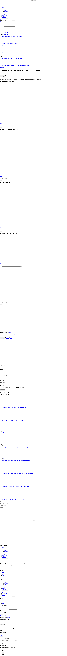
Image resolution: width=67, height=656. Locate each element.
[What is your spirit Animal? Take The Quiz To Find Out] (34, 34)
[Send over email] (3, 654)
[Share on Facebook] (3, 649)
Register (8, 617)
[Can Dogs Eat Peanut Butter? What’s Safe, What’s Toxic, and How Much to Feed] (34, 466)
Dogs (3, 7)
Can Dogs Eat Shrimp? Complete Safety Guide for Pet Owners (14, 407)
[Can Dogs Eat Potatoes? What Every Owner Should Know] (34, 414)
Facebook (3, 602)
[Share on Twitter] (3, 651)
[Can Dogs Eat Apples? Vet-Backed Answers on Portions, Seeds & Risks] (34, 493)
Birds (5, 9)
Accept (1, 635)
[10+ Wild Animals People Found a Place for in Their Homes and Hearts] (34, 62)
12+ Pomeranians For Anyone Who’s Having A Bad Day (12, 58)
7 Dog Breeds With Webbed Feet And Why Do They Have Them (11, 334)
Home (3, 572)
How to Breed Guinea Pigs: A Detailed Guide (8, 335)
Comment (2, 380)
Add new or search (3, 640)
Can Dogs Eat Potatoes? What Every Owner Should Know (13, 420)
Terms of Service (4, 573)
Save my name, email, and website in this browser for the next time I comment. (12, 387)
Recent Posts (4, 306)
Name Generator (4, 15)
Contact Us (3, 575)
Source (1, 123)
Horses (5, 12)
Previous (1, 67)
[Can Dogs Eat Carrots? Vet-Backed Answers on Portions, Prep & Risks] (34, 479)
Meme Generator (4, 14)
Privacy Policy (4, 574)
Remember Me (3, 612)
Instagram (3, 603)
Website (1, 385)
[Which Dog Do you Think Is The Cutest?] (34, 40)
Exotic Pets (5, 10)
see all (10, 332)
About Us (3, 592)
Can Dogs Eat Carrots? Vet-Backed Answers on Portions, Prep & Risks (15, 486)
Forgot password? (3, 615)
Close (1, 577)
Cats (2, 580)
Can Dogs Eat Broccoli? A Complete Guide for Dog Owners (13, 433)
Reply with (3, 390)
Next (3, 67)
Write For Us (4, 17)
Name (1, 382)
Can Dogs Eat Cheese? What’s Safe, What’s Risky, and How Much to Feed (16, 460)
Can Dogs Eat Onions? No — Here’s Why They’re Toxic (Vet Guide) (15, 447)
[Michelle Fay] (6, 319)
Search (14, 20)
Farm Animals (6, 11)
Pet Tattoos (3, 16)
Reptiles (5, 585)
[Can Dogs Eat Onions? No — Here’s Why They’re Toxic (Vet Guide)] (34, 440)
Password (1, 610)
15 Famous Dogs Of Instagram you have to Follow (11, 50)
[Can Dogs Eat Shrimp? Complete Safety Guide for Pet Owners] (34, 400)
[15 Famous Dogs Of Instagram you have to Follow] (34, 47)
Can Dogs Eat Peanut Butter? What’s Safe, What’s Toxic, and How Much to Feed (17, 473)
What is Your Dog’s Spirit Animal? (8, 32)
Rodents (5, 553)
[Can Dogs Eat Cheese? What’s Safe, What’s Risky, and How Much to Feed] (34, 453)
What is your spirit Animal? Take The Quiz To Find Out (12, 36)
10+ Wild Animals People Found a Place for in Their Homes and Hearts (15, 65)
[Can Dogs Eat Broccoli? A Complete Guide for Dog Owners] (34, 427)
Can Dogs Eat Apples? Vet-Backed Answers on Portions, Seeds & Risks (15, 499)
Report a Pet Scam (5, 590)
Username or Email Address (4, 622)
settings (13, 392)
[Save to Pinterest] (3, 653)
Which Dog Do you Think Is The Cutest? (10, 43)
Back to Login (2, 626)
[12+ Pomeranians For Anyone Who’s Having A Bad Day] (34, 54)
